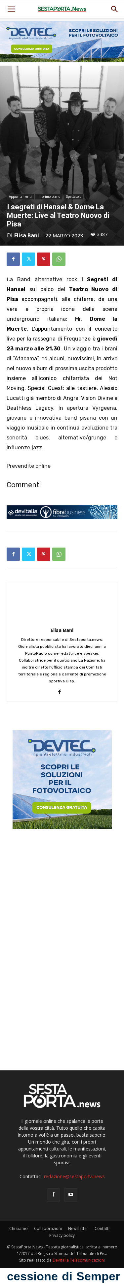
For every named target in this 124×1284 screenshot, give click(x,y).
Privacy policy (62, 1235)
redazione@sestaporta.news (74, 1176)
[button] (114, 9)
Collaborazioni (48, 1228)
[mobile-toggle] (11, 9)
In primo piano (48, 196)
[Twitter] (28, 259)
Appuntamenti (20, 196)
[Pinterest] (43, 259)
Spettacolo (73, 196)
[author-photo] (62, 621)
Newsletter (78, 1228)
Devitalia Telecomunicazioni (79, 1260)
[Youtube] (70, 1195)
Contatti (102, 1228)
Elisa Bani (26, 235)
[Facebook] (13, 259)
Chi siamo (18, 1228)
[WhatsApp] (58, 259)
